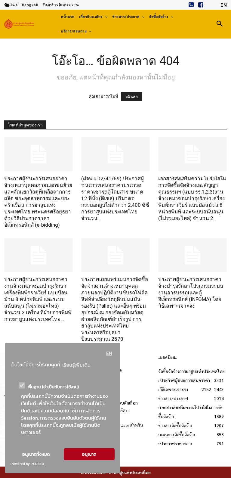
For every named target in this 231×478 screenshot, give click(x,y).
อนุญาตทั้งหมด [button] (36, 454)
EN (109, 353)
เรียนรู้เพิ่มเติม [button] (76, 364)
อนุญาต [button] (89, 454)
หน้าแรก (131, 97)
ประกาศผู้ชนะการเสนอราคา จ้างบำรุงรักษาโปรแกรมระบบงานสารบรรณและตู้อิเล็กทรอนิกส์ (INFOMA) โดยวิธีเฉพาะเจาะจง (190, 292)
